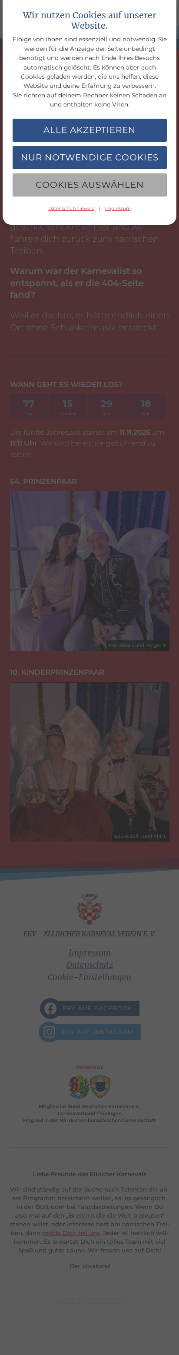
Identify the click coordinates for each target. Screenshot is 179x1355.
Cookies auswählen (90, 185)
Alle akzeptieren (89, 130)
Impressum (118, 208)
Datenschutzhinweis (71, 208)
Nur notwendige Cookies (90, 157)
